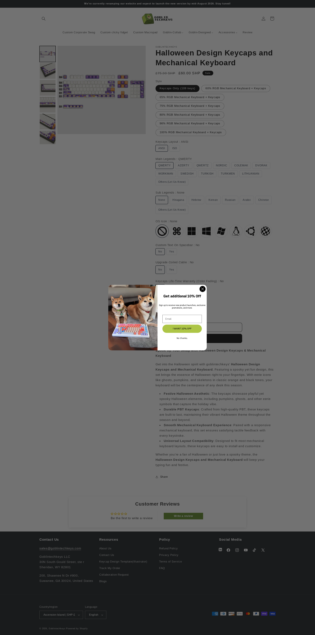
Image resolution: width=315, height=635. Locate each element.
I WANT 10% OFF (182, 328)
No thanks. (182, 338)
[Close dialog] (202, 289)
